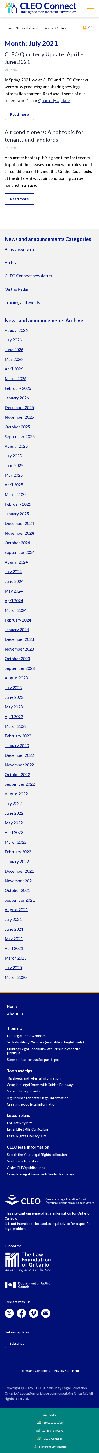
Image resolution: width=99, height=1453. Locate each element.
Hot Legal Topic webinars (26, 1036)
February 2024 (18, 619)
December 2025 (19, 407)
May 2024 (14, 590)
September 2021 (20, 900)
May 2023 (14, 706)
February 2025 (18, 504)
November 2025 (19, 417)
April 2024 (14, 600)
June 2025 (14, 465)
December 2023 (19, 639)
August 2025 (16, 446)
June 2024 (14, 581)
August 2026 (16, 330)
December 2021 (19, 871)
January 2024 (17, 629)
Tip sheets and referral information (34, 1078)
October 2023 (17, 658)
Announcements (20, 249)
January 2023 (17, 745)
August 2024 (16, 562)
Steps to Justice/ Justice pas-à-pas (33, 1060)
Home (8, 28)
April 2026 (14, 368)
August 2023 (16, 677)
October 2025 (17, 426)
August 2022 (16, 793)
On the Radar (17, 289)
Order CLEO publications (26, 1168)
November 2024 (19, 533)
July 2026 (13, 339)
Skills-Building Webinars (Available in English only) (45, 1042)
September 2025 (20, 436)
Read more (19, 114)
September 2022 (20, 784)
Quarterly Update (54, 100)
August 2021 (16, 909)
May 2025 (14, 475)
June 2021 (14, 928)
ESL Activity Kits (19, 1123)
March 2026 (15, 378)
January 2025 (17, 513)
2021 (55, 28)
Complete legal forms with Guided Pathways (40, 1085)
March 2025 (15, 494)
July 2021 (13, 919)
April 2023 (14, 716)
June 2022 (14, 813)
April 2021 (14, 948)
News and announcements (32, 28)
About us (15, 1014)
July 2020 (13, 967)
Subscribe (17, 1343)
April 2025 (14, 484)
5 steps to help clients (23, 1091)
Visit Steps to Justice (23, 1161)
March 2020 (15, 977)
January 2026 (17, 397)
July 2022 (13, 803)
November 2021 (19, 880)
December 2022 (19, 755)
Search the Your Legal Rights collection (37, 1154)
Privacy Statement (66, 1371)
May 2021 (14, 938)
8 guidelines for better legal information (37, 1098)
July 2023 (13, 687)
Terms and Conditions (35, 1371)
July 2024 (13, 571)
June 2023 (14, 697)
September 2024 (20, 552)
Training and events (22, 302)
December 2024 (19, 523)
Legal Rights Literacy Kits (27, 1136)
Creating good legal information (31, 1104)
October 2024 (17, 542)
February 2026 (18, 388)
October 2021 (17, 890)
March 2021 (15, 957)
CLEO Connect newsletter (28, 275)
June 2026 (14, 349)
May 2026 (14, 359)
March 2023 (15, 726)
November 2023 (19, 648)
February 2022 (18, 851)
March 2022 (15, 842)
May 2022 (14, 822)
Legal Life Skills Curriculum (27, 1129)
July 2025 (13, 455)
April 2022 (14, 832)
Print (91, 27)
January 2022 (17, 861)
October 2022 (17, 774)
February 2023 (18, 735)
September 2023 (20, 668)
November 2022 (19, 764)
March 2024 (15, 610)
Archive (12, 262)
